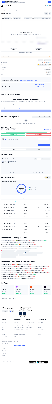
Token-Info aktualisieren (39, 84)
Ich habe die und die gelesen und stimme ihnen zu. (27, 108)
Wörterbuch (28, 332)
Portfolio (3, 348)
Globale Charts (5, 343)
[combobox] (27, 18)
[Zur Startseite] (6, 6)
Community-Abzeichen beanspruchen (42, 88)
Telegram (40, 327)
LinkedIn (40, 336)
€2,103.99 (42, 266)
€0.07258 (23, 272)
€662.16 (40, 268)
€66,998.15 (24, 264)
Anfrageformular (29, 325)
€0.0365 (9, 264)
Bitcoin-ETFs (4, 334)
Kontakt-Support (29, 327)
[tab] (11, 18)
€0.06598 (10, 276)
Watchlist (4, 350)
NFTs (3, 346)
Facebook (40, 332)
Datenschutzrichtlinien (19, 327)
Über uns (16, 322)
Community (40, 325)
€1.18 (27, 266)
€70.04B (18, 5)
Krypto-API (4, 336)
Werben (3, 325)
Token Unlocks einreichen (40, 86)
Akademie (4, 322)
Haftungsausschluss (18, 336)
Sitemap (3, 355)
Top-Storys (4, 332)
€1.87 (11, 278)
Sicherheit (16, 341)
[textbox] (21, 140)
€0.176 (22, 270)
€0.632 (8, 272)
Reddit (39, 334)
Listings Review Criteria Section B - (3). (28, 80)
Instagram (40, 329)
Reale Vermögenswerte (7, 341)
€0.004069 (28, 274)
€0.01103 (11, 266)
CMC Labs (4, 327)
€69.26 (24, 268)
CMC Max (4, 329)
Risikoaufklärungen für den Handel (30, 108)
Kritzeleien (4, 353)
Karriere (15, 343)
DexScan (4, 339)
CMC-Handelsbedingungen (15, 108)
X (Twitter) (40, 322)
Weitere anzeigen (47, 129)
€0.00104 (27, 276)
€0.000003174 (10, 274)
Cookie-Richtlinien (18, 332)
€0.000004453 (41, 272)
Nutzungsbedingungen (19, 325)
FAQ (27, 329)
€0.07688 (8, 270)
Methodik (16, 339)
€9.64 (37, 270)
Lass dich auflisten (30, 322)
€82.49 (8, 268)
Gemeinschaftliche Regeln (19, 334)
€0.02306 (28, 278)
